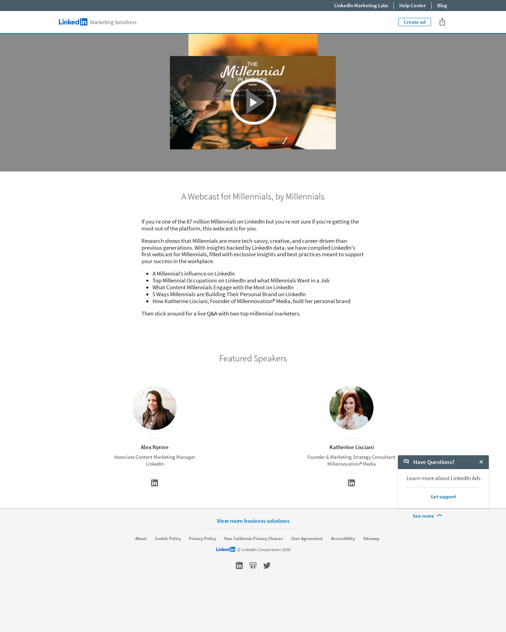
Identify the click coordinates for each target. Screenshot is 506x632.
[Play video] (253, 103)
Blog (442, 5)
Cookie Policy (168, 538)
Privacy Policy (202, 538)
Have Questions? (433, 462)
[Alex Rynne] (154, 483)
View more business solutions (253, 520)
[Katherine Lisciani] (351, 483)
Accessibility (343, 538)
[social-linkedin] (239, 565)
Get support (443, 496)
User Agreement (307, 538)
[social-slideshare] (253, 565)
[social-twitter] (267, 565)
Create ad (414, 22)
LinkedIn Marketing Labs (361, 5)
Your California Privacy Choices (253, 538)
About (141, 538)
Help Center (412, 5)
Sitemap (371, 538)
